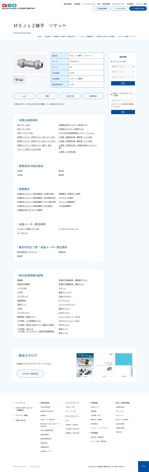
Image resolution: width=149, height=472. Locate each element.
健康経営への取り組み (73, 433)
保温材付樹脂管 (23, 284)
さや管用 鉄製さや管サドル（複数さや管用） (36, 324)
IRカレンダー (120, 415)
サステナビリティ (118, 4)
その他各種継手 (65, 206)
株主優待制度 (120, 407)
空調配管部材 (45, 447)
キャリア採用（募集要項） (99, 441)
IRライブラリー (121, 411)
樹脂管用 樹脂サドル (26, 316)
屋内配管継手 (45, 434)
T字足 (19, 308)
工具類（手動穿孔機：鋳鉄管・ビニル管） (76, 141)
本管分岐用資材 (45, 407)
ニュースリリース (89, 4)
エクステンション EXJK (69, 320)
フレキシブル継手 (66, 197)
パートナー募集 (141, 4)
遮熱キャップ (64, 308)
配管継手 (43, 415)
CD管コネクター (65, 296)
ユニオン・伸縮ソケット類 (28, 229)
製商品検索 (103, 8)
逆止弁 (61, 170)
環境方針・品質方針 (72, 425)
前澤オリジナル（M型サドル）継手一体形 (34, 145)
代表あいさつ (95, 407)
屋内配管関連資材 (46, 439)
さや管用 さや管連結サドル (29, 320)
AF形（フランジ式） (25, 133)
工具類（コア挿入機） (68, 151)
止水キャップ (64, 312)
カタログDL (121, 8)
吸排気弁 (62, 252)
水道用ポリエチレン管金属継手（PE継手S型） (36, 193)
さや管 (20, 292)
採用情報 (130, 4)
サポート (62, 288)
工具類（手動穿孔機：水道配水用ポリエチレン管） (78, 146)
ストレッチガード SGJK (69, 316)
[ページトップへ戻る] (143, 466)
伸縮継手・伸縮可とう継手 (69, 193)
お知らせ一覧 (70, 407)
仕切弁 (20, 170)
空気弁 (61, 174)
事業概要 (93, 411)
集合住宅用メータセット (27, 252)
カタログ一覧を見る (30, 373)
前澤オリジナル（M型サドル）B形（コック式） (36, 141)
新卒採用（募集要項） (98, 437)
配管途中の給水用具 (47, 411)
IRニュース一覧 (70, 411)
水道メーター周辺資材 (47, 419)
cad (24, 96)
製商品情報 (68, 4)
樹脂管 (20, 280)
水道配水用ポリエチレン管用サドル (73, 125)
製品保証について (46, 451)
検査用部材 (21, 300)
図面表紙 (93, 96)
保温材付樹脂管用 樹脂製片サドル (73, 280)
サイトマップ (35, 466)
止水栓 (20, 174)
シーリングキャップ (67, 304)
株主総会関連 (120, 424)
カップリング (64, 300)
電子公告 (119, 432)
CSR (67, 420)
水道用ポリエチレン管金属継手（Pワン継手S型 (36, 201)
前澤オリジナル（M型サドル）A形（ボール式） (36, 137)
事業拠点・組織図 (96, 419)
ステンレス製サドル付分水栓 (29, 149)
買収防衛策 (94, 424)
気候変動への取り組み (73, 429)
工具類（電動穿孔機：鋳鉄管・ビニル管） (76, 137)
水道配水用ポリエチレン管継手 (30, 210)
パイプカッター (23, 312)
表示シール (63, 333)
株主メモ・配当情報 (122, 419)
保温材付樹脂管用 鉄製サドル (71, 284)
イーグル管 (21, 288)
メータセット (22, 233)
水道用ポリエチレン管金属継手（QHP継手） (35, 206)
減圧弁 (20, 256)
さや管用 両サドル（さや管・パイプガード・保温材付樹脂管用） (36, 330)
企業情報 (77, 4)
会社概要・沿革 (95, 415)
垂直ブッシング (65, 292)
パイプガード (22, 296)
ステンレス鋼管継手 (67, 201)
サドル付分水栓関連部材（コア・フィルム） (77, 133)
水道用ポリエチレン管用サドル (71, 129)
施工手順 (70, 96)
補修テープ (63, 329)
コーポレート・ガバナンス (99, 428)
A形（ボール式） (24, 125)
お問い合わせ (139, 8)
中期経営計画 (120, 428)
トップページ (21, 403)
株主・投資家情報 (103, 4)
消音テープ (21, 304)
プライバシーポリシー (20, 466)
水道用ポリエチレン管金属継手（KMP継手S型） (37, 197)
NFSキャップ (64, 324)
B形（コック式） (24, 129)
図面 (47, 96)
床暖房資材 (44, 443)
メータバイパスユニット (69, 229)
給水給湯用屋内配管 (47, 430)
